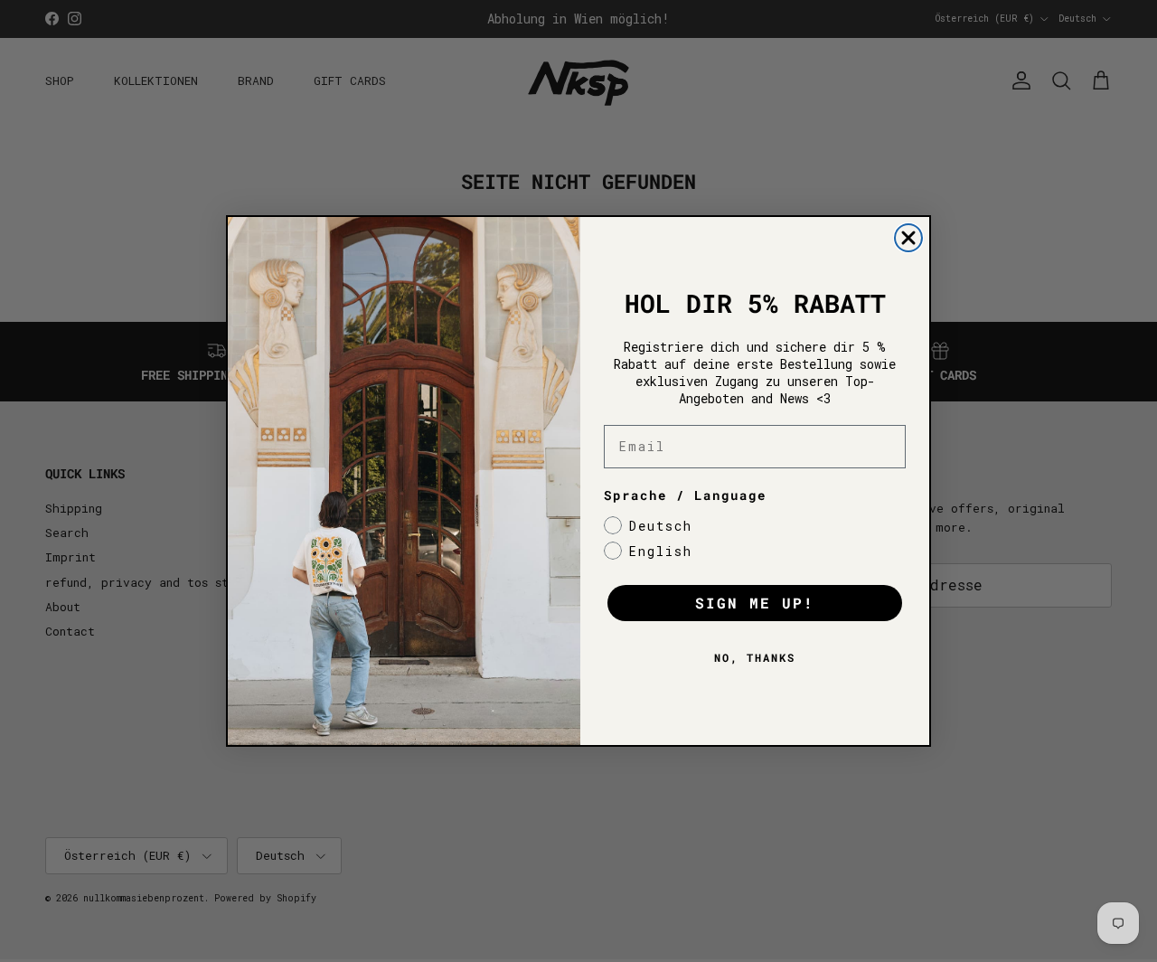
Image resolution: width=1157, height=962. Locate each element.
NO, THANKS (754, 657)
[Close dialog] (908, 237)
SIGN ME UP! (754, 602)
